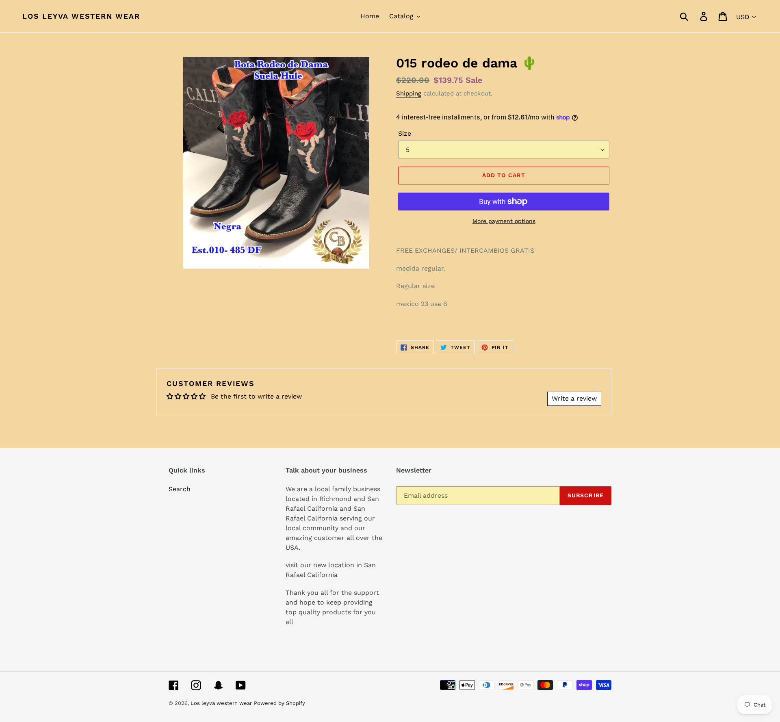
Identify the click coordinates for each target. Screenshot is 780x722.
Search (180, 489)
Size (404, 133)
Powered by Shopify (279, 703)
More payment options (503, 221)
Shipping (408, 93)
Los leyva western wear (81, 16)
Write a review (574, 398)
